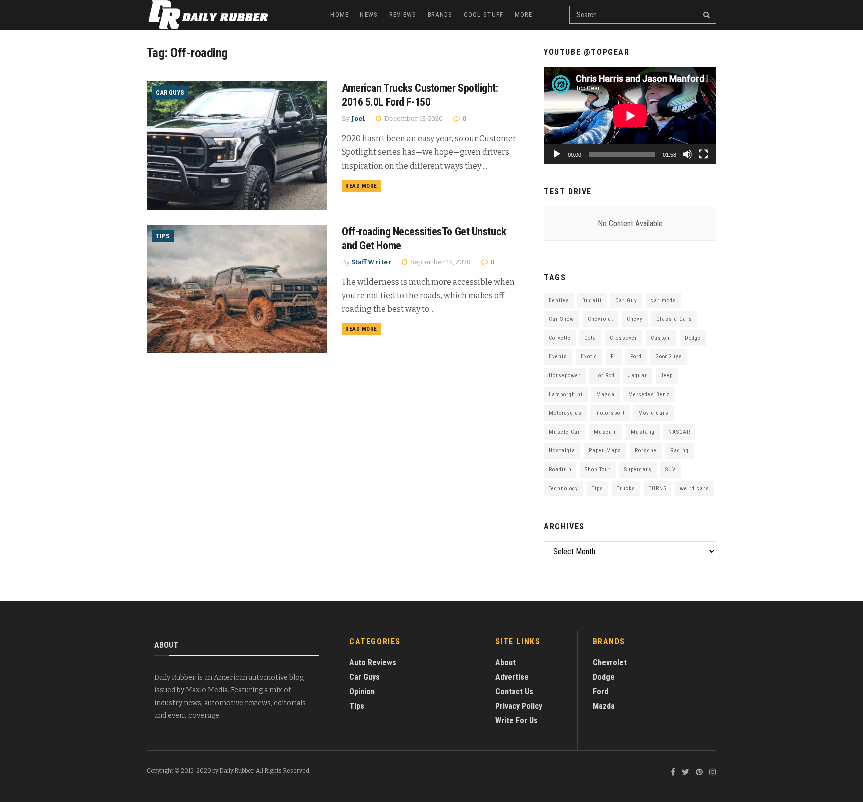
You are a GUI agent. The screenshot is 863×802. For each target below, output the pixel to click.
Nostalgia (562, 450)
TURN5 (657, 488)
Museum (605, 432)
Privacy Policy (518, 706)
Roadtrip (560, 469)
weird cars (694, 488)
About (505, 662)
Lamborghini (566, 394)
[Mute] (687, 154)
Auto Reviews (372, 662)
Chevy (635, 319)
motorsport (610, 413)
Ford (636, 356)
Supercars (638, 469)
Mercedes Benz (649, 394)
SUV (670, 469)
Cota (590, 338)
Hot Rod (604, 375)
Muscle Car (564, 432)
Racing (679, 450)
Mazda (605, 394)
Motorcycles (565, 413)
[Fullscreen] (703, 154)
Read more (361, 186)
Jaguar (637, 375)
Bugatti (592, 300)
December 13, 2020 (413, 118)
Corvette (560, 338)
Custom (661, 338)
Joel (358, 118)
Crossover (623, 338)
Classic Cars (674, 319)
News (369, 14)
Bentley (559, 300)
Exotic (589, 356)
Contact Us (514, 691)
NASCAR (679, 432)
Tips (163, 236)
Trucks (626, 488)
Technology (563, 488)
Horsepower (565, 375)
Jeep (667, 375)
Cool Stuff (484, 14)
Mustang (643, 432)
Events (558, 356)
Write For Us (516, 720)
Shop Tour (598, 469)
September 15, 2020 (440, 262)
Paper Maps (605, 450)
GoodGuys (668, 356)
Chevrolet (600, 319)
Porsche (646, 450)
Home (339, 14)
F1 (614, 356)
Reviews (403, 14)
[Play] (557, 154)
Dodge (693, 338)
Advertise (512, 677)
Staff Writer (371, 262)
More (524, 14)
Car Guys (170, 92)
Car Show (561, 319)
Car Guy (626, 300)
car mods (663, 300)
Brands (440, 14)
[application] (630, 115)
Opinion (362, 691)
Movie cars (653, 413)
